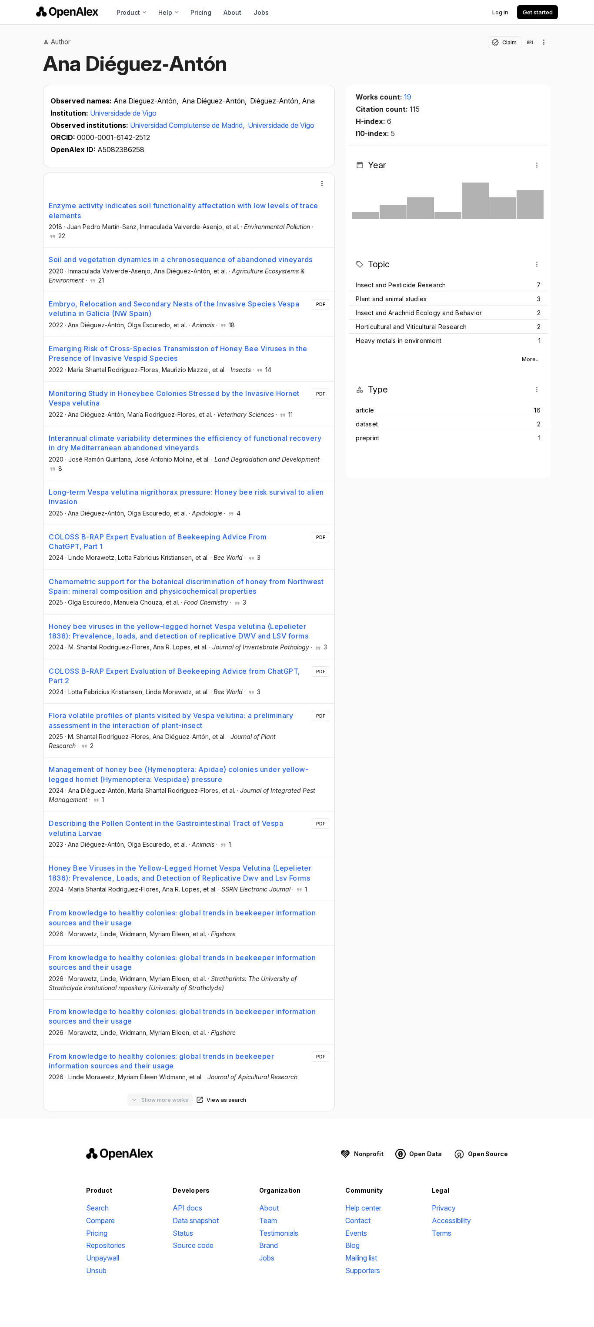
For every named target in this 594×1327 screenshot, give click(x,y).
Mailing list (361, 1258)
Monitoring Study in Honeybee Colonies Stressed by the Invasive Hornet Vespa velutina (174, 398)
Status (183, 1233)
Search (97, 1208)
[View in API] (530, 42)
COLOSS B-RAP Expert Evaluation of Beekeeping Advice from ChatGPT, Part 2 (174, 676)
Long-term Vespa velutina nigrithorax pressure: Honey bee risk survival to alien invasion (186, 497)
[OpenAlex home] (67, 12)
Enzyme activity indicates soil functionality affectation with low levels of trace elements (183, 210)
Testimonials (278, 1233)
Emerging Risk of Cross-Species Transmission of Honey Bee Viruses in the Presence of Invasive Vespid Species (178, 353)
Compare (100, 1220)
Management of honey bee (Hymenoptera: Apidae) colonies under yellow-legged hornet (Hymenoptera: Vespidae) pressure (178, 774)
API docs (187, 1208)
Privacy (444, 1208)
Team (268, 1220)
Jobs (261, 12)
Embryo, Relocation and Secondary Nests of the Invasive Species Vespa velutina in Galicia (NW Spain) (174, 308)
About (232, 12)
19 (407, 97)
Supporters (362, 1270)
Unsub (96, 1270)
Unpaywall (102, 1258)
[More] (322, 183)
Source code (193, 1245)
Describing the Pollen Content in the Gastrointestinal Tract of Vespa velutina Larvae (166, 828)
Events (356, 1233)
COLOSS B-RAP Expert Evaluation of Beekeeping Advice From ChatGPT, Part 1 (158, 541)
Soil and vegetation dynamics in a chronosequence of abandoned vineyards (181, 259)
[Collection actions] (544, 42)
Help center (363, 1208)
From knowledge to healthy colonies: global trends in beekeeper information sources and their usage (182, 917)
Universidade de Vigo (123, 113)
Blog (352, 1245)
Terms (441, 1233)
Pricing (200, 12)
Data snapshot (196, 1220)
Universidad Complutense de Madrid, (188, 125)
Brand (268, 1245)
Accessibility (451, 1220)
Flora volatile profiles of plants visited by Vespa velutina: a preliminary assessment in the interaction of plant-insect (171, 720)
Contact (357, 1220)
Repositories (105, 1245)
